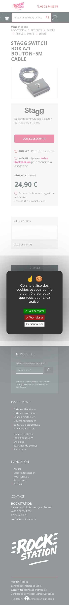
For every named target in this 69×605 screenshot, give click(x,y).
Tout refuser (35, 317)
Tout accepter (35, 311)
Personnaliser (34, 324)
